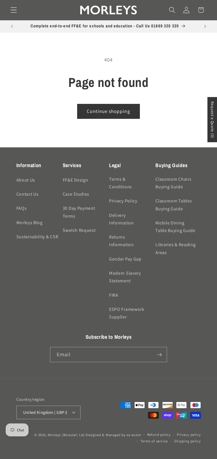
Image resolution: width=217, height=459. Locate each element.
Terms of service (154, 441)
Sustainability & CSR (37, 237)
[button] (13, 10)
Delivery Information (121, 219)
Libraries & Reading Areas (175, 248)
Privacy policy (189, 434)
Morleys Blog (29, 223)
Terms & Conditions (120, 183)
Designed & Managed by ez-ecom (113, 434)
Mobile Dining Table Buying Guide (175, 226)
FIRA (113, 295)
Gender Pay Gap (125, 259)
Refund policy (159, 434)
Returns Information (121, 241)
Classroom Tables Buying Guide (173, 204)
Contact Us (27, 194)
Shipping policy (187, 441)
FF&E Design (75, 180)
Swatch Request (79, 230)
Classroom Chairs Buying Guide (173, 183)
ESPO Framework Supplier (126, 313)
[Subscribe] (159, 354)
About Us (25, 180)
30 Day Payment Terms (79, 212)
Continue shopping (108, 111)
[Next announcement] (205, 26)
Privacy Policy (123, 201)
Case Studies (76, 194)
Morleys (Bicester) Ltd (66, 434)
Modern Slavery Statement (125, 277)
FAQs (21, 208)
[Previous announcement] (12, 26)
